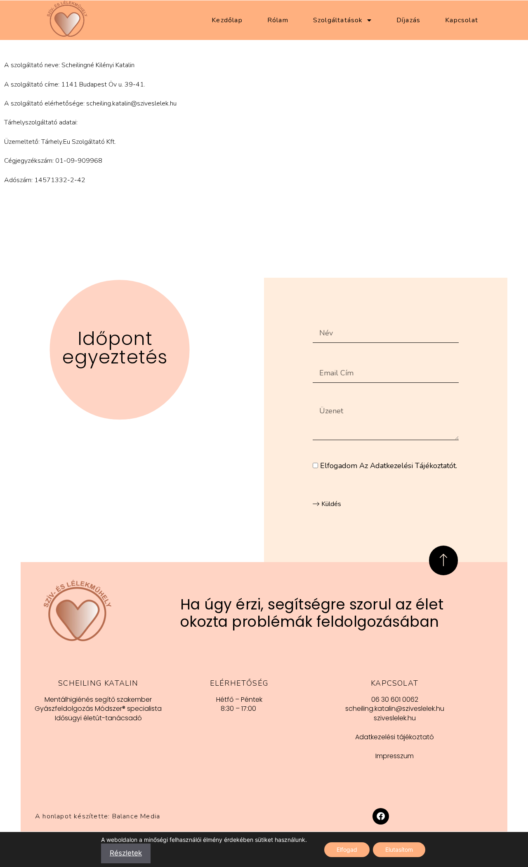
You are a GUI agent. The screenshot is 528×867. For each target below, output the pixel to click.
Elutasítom (399, 849)
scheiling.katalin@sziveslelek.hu (131, 103)
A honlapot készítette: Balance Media (97, 816)
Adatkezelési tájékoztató (394, 737)
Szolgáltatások (338, 20)
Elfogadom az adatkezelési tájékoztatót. (388, 466)
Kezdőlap (227, 20)
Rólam (277, 20)
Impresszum (394, 756)
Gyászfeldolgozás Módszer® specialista (98, 708)
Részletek (126, 853)
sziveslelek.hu (395, 718)
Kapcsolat (461, 20)
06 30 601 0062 (394, 699)
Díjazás (408, 20)
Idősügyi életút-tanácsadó (98, 718)
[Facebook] (380, 816)
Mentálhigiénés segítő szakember (98, 699)
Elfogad (347, 849)
